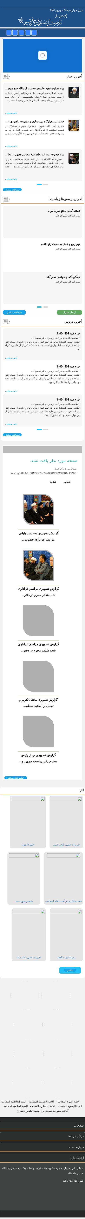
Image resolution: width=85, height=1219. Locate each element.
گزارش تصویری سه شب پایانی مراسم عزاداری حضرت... (38, 536)
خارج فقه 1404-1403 (68, 333)
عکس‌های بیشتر (15, 777)
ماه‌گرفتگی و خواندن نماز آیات (63, 277)
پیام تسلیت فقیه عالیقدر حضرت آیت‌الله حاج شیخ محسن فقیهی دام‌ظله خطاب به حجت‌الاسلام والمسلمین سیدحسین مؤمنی (34, 88)
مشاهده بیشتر (12, 189)
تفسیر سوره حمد (24, 901)
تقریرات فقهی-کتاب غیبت (66, 844)
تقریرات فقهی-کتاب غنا (29, 957)
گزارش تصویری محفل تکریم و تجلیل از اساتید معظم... (38, 702)
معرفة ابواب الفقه (66, 957)
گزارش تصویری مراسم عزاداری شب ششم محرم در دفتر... (38, 647)
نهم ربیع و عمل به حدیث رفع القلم (60, 244)
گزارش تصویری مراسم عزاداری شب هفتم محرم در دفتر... (38, 591)
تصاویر (64, 482)
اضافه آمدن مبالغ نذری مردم (64, 211)
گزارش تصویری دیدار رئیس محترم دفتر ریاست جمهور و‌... (38, 758)
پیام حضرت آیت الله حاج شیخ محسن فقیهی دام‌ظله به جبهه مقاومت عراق (34, 154)
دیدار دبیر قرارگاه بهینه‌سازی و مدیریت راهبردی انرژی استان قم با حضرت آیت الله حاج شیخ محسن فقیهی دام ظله (34, 121)
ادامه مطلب (11, 113)
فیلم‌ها (53, 482)
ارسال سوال (69, 312)
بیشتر (70, 970)
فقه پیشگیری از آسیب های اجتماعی (63, 901)
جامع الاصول (28, 844)
